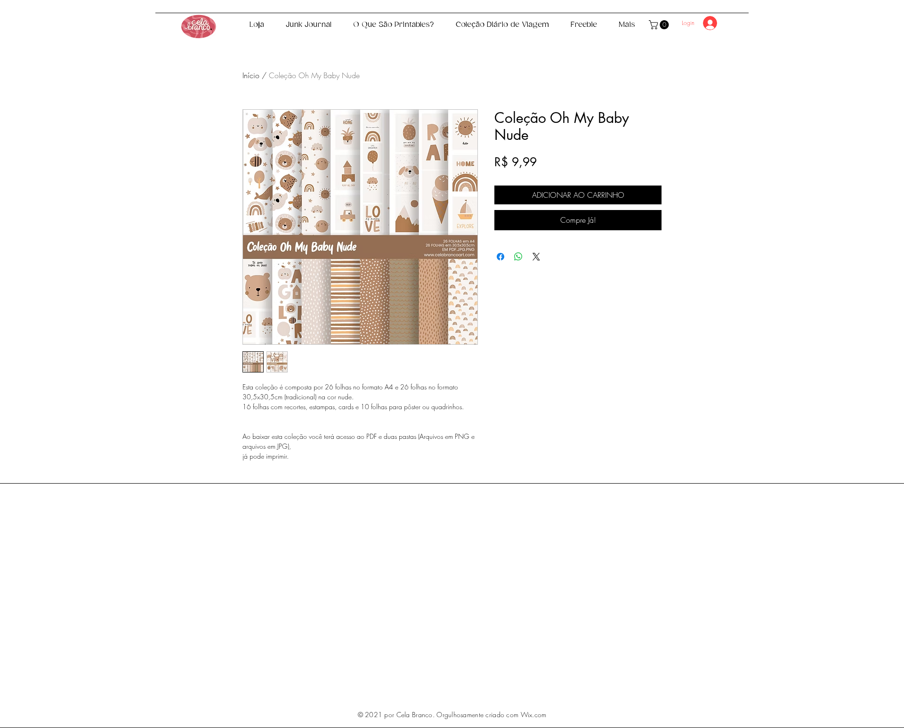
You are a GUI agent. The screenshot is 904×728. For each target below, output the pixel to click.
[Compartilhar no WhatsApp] (518, 256)
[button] (660, 24)
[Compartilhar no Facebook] (500, 256)
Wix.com (534, 714)
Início (250, 75)
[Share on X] (536, 256)
